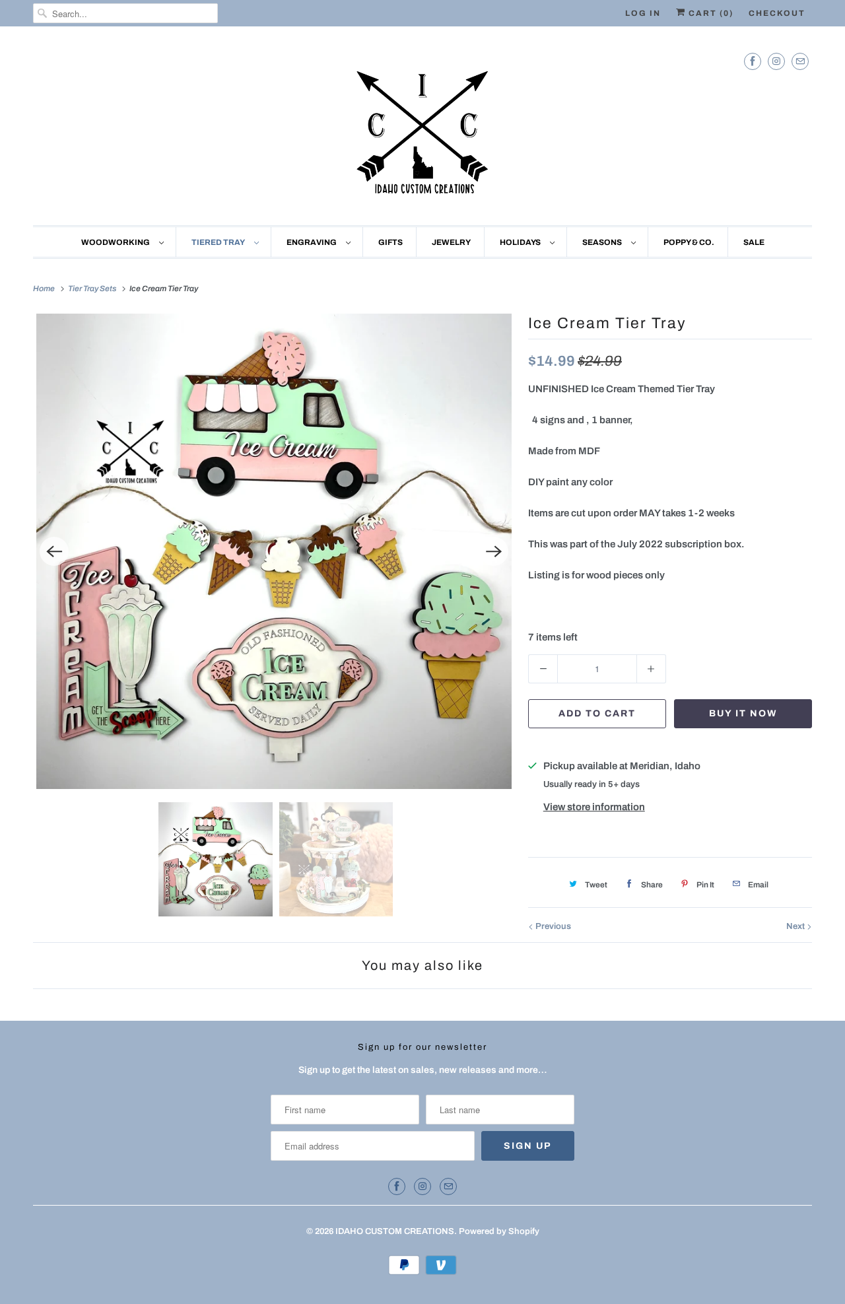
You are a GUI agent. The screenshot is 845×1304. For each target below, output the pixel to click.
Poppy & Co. (688, 242)
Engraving (313, 242)
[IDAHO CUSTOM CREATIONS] (422, 129)
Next (796, 926)
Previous (552, 926)
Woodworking (116, 242)
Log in (643, 13)
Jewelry (451, 242)
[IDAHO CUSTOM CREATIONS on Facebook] (752, 61)
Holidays (521, 242)
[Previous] (54, 551)
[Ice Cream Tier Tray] (274, 551)
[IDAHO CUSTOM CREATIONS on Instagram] (776, 61)
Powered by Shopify (499, 1231)
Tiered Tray (219, 242)
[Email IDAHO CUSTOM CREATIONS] (800, 61)
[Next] (493, 551)
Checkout (777, 13)
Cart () (709, 13)
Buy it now (743, 713)
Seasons (603, 242)
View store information (594, 807)
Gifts (390, 242)
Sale (753, 242)
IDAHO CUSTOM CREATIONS (394, 1231)
